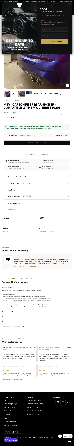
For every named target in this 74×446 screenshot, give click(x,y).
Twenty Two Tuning (12, 100)
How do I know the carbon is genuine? (13, 322)
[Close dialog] (69, 4)
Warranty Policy (32, 407)
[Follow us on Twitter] (58, 402)
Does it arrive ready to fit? (9, 317)
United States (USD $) (11, 432)
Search (6, 400)
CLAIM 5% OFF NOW (55, 41)
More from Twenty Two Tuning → (26, 266)
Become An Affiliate (10, 425)
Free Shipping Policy (34, 400)
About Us (7, 414)
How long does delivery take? (10, 312)
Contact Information (10, 422)
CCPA (51, 437)
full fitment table (56, 126)
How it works (47, 128)
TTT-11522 (13, 112)
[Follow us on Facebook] (53, 402)
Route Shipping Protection (36, 411)
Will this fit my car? (7, 287)
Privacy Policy (32, 437)
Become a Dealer (9, 407)
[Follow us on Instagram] (62, 402)
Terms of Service (43, 437)
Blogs (5, 418)
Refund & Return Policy (35, 404)
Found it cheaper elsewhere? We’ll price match (37, 154)
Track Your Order (33, 414)
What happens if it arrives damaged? (13, 327)
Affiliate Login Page (10, 404)
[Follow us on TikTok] (67, 402)
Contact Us (7, 411)
